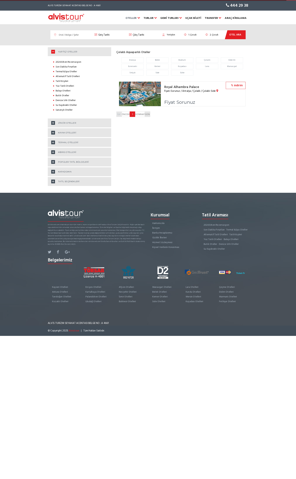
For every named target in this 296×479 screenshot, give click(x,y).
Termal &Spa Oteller (66, 71)
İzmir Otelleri (125, 297)
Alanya (132, 60)
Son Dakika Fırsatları (66, 67)
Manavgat (232, 66)
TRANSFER (212, 18)
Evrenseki (132, 66)
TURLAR (149, 18)
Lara (207, 66)
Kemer (158, 66)
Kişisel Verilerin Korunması (165, 247)
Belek (157, 60)
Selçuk (132, 72)
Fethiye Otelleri (227, 301)
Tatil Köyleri (62, 81)
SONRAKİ (140, 114)
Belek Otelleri (159, 292)
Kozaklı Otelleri (60, 301)
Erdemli (232, 60)
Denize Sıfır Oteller (66, 100)
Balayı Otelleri (63, 91)
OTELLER (131, 18)
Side (157, 72)
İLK (119, 114)
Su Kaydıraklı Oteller (66, 105)
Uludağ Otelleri (93, 301)
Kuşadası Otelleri (194, 301)
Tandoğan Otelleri (61, 297)
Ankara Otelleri (60, 292)
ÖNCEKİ (126, 114)
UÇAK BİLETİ (193, 18)
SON (147, 114)
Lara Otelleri (192, 287)
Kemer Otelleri (160, 297)
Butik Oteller (62, 95)
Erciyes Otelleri (93, 287)
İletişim (156, 228)
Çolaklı (207, 60)
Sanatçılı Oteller (64, 110)
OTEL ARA (235, 35)
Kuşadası (182, 66)
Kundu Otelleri (193, 292)
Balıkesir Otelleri (127, 301)
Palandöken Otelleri (96, 297)
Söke (182, 72)
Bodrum (182, 60)
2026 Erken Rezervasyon (68, 62)
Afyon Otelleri (126, 287)
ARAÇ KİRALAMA (235, 18)
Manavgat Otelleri (161, 287)
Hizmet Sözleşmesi (162, 242)
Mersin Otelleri (193, 297)
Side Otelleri (158, 301)
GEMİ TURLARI (169, 18)
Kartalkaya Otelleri (95, 292)
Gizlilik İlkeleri (159, 237)
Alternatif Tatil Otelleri (68, 76)
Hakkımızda (158, 223)
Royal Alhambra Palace (181, 87)
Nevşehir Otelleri (128, 292)
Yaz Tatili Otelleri (65, 86)
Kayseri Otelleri (60, 287)
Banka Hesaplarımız (162, 233)
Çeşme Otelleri (227, 287)
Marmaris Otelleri (228, 297)
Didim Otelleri (226, 292)
